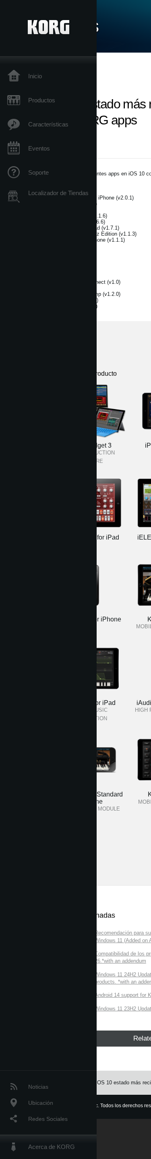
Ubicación (40, 1103)
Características (48, 124)
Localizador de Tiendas (58, 192)
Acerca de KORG (51, 1146)
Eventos (39, 148)
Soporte (38, 172)
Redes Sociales (48, 1119)
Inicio (35, 76)
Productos (41, 100)
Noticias (38, 1087)
